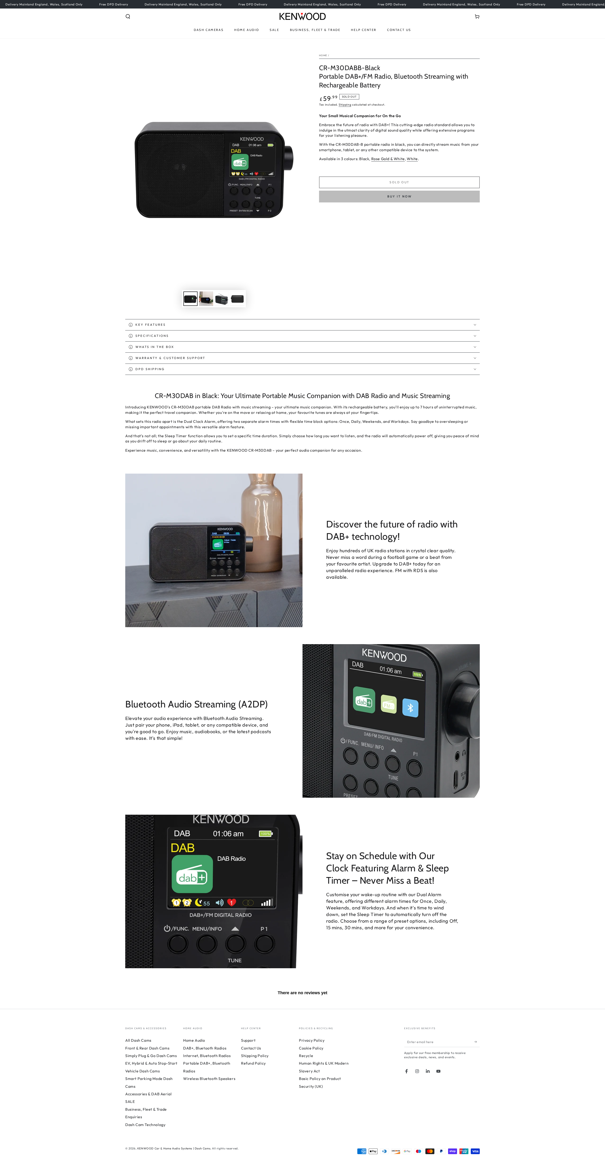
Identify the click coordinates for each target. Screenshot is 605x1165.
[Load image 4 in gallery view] (237, 298)
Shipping (345, 104)
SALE (130, 1101)
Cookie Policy (311, 1048)
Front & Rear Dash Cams (147, 1048)
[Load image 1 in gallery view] (190, 298)
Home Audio (194, 1040)
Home (323, 55)
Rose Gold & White (388, 158)
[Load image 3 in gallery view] (222, 298)
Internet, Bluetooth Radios (207, 1055)
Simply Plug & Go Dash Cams (151, 1055)
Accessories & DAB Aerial (148, 1094)
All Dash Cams (138, 1040)
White (412, 158)
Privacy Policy (311, 1040)
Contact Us (251, 1048)
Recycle (306, 1055)
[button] (128, 16)
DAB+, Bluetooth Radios (204, 1048)
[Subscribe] (477, 1042)
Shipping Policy (255, 1055)
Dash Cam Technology (145, 1124)
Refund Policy (253, 1063)
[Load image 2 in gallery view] (206, 298)
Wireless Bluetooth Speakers (209, 1078)
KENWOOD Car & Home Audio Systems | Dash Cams (173, 1148)
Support (248, 1040)
